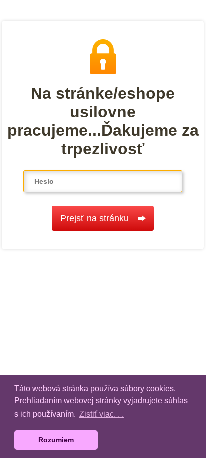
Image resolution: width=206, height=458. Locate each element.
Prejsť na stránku (94, 218)
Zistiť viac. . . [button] (102, 414)
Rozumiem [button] (56, 440)
